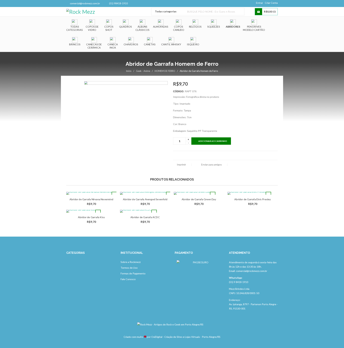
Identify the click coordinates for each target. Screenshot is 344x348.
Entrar (259, 2)
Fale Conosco (128, 279)
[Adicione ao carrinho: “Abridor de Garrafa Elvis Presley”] (268, 194)
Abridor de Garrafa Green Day (199, 199)
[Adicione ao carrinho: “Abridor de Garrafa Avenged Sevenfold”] (168, 194)
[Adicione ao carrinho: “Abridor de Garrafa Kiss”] (98, 212)
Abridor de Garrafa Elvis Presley (252, 199)
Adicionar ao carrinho (212, 141)
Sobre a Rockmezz (131, 261)
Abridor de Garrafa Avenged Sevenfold (145, 199)
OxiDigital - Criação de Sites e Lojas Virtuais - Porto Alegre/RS (185, 336)
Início (129, 70)
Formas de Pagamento (133, 273)
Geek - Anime (143, 70)
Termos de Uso (129, 267)
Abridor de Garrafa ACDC (145, 217)
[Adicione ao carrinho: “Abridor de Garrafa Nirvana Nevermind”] (114, 194)
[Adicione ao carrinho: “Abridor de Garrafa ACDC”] (154, 212)
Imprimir (181, 164)
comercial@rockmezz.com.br (85, 3)
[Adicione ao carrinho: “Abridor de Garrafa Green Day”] (212, 194)
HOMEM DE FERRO (165, 70)
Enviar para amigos (211, 164)
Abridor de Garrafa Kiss (91, 217)
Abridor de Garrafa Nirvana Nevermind (91, 199)
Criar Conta (271, 2)
